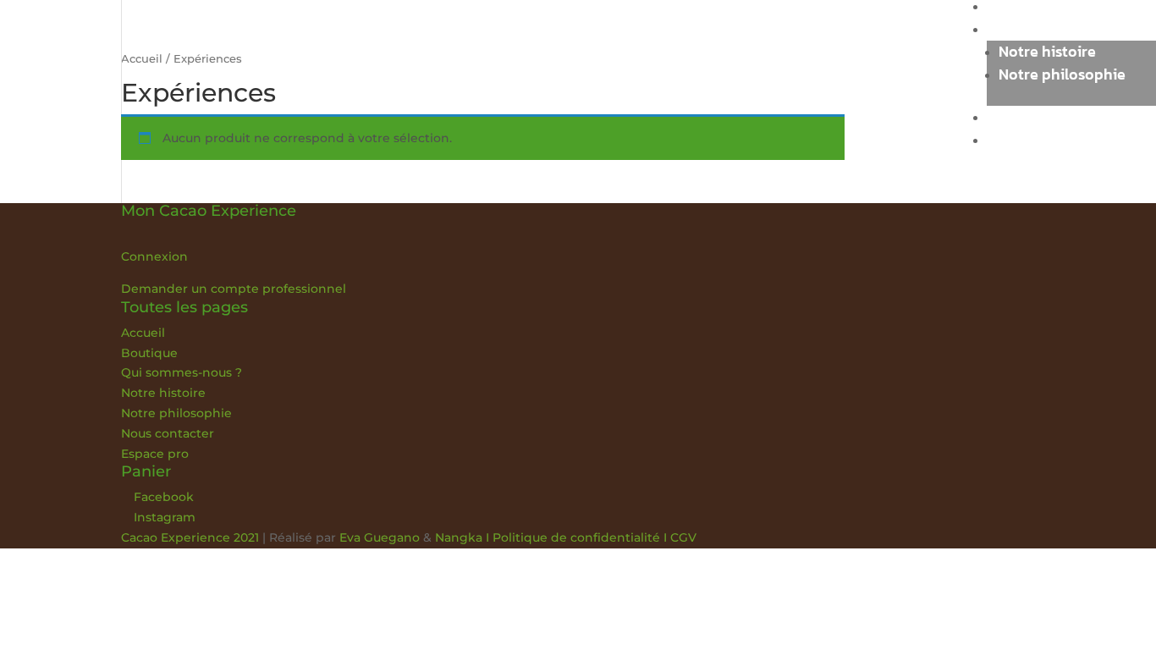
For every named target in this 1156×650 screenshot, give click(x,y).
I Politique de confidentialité (571, 537)
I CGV (678, 537)
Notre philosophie (1062, 74)
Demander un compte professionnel (233, 288)
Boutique (149, 353)
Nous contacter (1040, 116)
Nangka (458, 537)
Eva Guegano (379, 537)
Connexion (154, 256)
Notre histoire (1047, 51)
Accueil (143, 332)
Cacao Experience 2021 (190, 537)
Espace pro (1025, 139)
